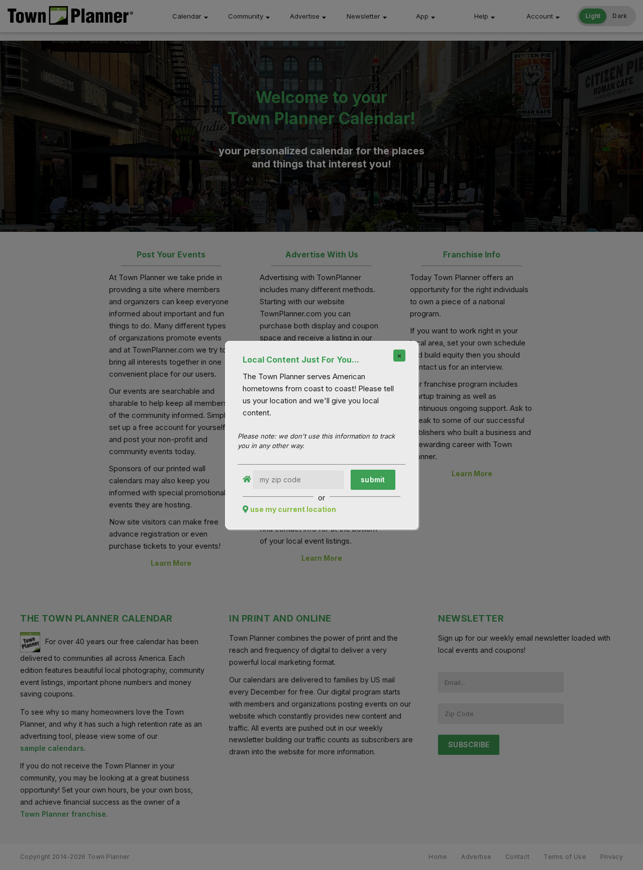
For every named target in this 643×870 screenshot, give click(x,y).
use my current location (293, 509)
